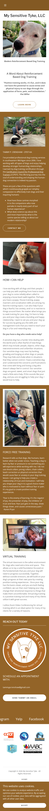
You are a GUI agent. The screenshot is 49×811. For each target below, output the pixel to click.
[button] (5, 5)
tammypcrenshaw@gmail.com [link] (16, 687)
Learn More (24, 104)
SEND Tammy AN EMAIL (24, 698)
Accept (24, 805)
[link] (24, 15)
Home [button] (24, 779)
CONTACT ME (14, 228)
